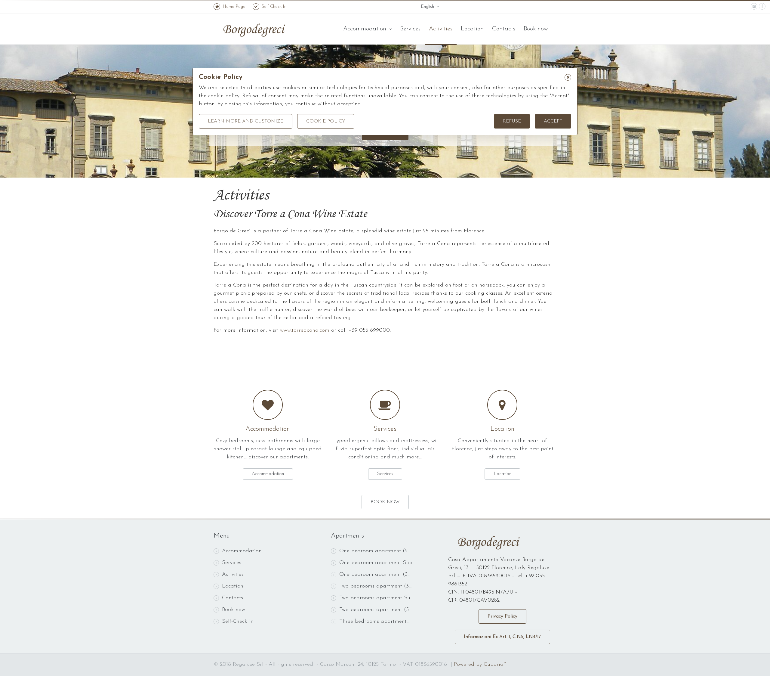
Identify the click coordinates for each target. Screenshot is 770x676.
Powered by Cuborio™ (480, 664)
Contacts (503, 29)
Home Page (234, 7)
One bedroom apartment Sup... (377, 563)
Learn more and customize (245, 121)
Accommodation (365, 29)
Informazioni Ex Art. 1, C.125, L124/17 (502, 636)
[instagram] (754, 6)
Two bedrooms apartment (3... (375, 586)
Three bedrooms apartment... (374, 621)
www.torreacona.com (304, 330)
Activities (440, 29)
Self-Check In (274, 7)
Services (410, 29)
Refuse (512, 121)
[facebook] (762, 6)
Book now (536, 29)
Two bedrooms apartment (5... (375, 609)
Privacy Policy (502, 616)
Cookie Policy (325, 121)
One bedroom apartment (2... (374, 551)
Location (472, 29)
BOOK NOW (385, 502)
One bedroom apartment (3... (374, 574)
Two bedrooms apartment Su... (376, 598)
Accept (553, 121)
